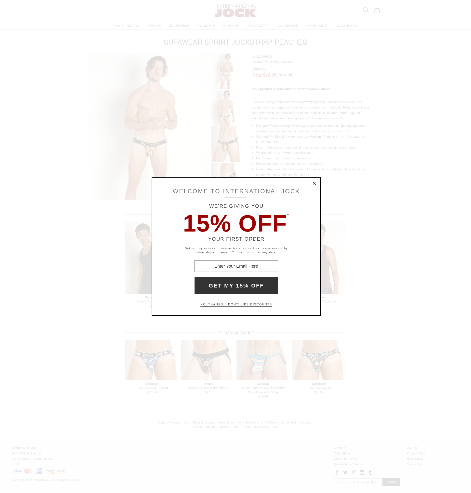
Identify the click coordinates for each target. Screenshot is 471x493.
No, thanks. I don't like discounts (236, 304)
